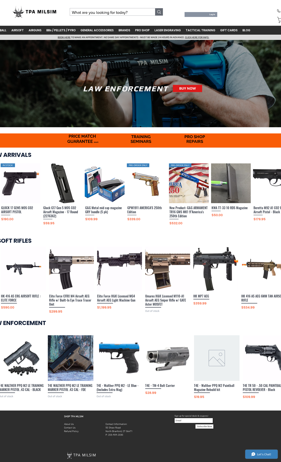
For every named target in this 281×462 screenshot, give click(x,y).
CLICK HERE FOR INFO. (197, 37)
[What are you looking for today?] (159, 11)
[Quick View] (63, 183)
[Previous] (3, 83)
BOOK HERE (64, 37)
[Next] (277, 83)
